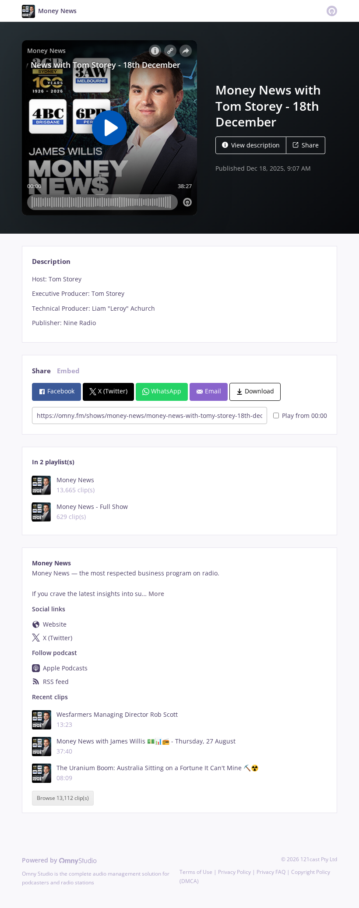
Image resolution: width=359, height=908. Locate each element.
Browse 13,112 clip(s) (63, 798)
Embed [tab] (68, 370)
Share (310, 145)
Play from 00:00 (304, 415)
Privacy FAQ (271, 872)
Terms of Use (196, 872)
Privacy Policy (234, 872)
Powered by (40, 860)
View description (255, 145)
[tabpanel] (179, 301)
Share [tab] (41, 370)
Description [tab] (51, 261)
